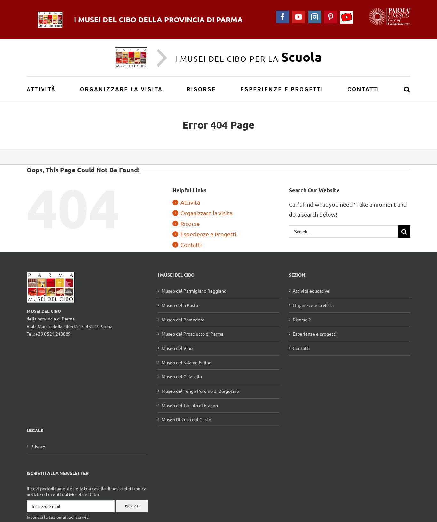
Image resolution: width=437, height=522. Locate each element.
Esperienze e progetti (315, 333)
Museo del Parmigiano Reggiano (194, 291)
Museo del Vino (177, 348)
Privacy (37, 446)
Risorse (190, 223)
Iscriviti (132, 506)
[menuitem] (45, 89)
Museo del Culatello (182, 376)
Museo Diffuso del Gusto (186, 419)
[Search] (407, 89)
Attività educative (311, 291)
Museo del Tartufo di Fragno (190, 405)
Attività (190, 202)
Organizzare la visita (206, 213)
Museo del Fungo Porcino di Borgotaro (200, 391)
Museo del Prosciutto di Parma (192, 333)
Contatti (191, 244)
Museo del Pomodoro (183, 319)
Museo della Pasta (180, 305)
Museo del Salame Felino (186, 362)
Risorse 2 (302, 319)
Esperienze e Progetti (208, 234)
